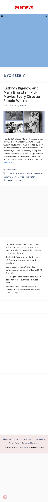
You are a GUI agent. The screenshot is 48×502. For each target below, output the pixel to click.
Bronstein (19, 173)
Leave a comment (15, 180)
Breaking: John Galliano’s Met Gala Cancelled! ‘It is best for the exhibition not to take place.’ (23, 289)
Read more (8, 162)
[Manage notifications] (5, 497)
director (28, 173)
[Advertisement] (24, 43)
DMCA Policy (40, 439)
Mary (14, 176)
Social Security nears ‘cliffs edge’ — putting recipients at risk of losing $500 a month (24, 270)
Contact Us (17, 439)
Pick (27, 176)
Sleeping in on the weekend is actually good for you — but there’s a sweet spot (23, 279)
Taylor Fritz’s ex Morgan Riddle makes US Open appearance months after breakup (23, 260)
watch (32, 176)
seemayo (24, 7)
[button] (46, 16)
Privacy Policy (14, 443)
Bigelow (10, 173)
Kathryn (7, 176)
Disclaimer (28, 439)
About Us (7, 439)
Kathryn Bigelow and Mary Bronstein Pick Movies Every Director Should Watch (22, 94)
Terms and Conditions (30, 443)
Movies (20, 176)
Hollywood (12, 169)
